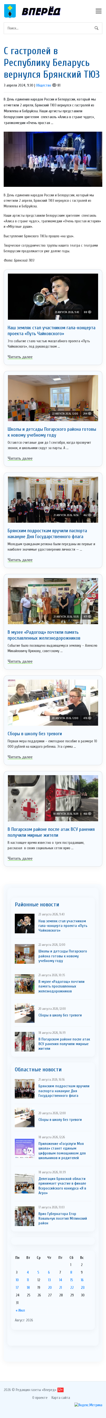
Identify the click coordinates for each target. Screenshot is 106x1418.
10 (17, 1280)
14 (60, 1280)
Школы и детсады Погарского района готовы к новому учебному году (52, 432)
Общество (43, 85)
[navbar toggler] (98, 11)
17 (17, 1287)
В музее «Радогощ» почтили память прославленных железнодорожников (44, 635)
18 (28, 1287)
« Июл (20, 1310)
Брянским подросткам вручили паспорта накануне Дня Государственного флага (47, 533)
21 (60, 1287)
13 (49, 1280)
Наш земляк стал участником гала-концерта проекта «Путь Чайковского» (51, 330)
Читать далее (20, 356)
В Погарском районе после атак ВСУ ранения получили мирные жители (51, 832)
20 (50, 1287)
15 (71, 1280)
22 (72, 1287)
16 (82, 1280)
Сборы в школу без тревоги (35, 733)
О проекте (40, 1397)
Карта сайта (61, 1397)
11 (28, 1280)
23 (83, 1287)
